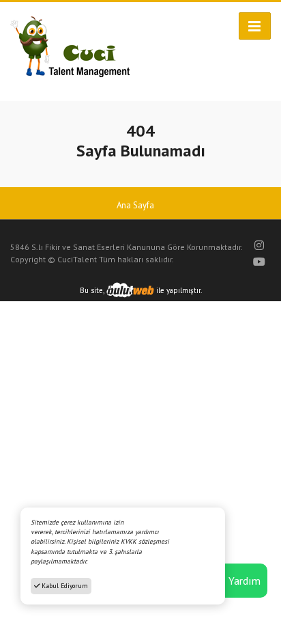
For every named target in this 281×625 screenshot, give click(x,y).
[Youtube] (259, 261)
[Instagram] (259, 245)
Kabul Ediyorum (64, 585)
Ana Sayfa (135, 205)
